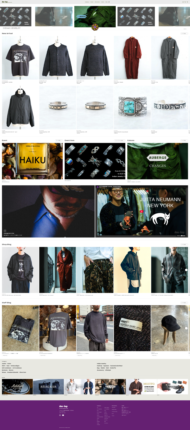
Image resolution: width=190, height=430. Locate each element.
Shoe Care (23, 372)
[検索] (185, 2)
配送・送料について (125, 407)
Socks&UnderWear (116, 366)
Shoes (4, 372)
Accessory (100, 370)
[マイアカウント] (183, 2)
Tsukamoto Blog (114, 411)
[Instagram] (60, 415)
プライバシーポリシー (125, 413)
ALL (97, 407)
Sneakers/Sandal (12, 372)
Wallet (103, 368)
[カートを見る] (187, 2)
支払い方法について (125, 410)
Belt (107, 368)
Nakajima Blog (114, 409)
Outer (9, 363)
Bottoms (5, 370)
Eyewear (106, 366)
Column (113, 415)
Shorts (11, 370)
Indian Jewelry (101, 363)
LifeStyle (108, 370)
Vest (8, 366)
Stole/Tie (113, 368)
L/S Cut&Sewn (17, 368)
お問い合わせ (124, 415)
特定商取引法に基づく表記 (126, 412)
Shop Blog (113, 407)
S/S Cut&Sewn (6, 368)
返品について (124, 408)
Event (113, 413)
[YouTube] (63, 415)
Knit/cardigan (15, 366)
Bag (98, 368)
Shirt (3, 366)
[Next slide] (186, 58)
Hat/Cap (99, 366)
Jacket (4, 363)
